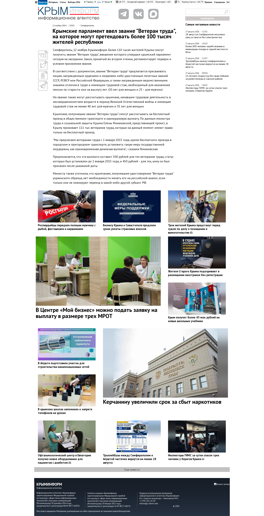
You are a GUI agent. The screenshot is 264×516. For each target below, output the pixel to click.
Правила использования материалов (155, 493)
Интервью (53, 2)
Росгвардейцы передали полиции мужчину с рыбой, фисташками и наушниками (66, 227)
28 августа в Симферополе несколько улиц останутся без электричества (205, 36)
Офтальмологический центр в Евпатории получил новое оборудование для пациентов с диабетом (64, 458)
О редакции (219, 2)
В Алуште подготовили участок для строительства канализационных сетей (63, 365)
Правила (208, 2)
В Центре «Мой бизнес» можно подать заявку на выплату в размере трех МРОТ (96, 312)
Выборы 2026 (74, 2)
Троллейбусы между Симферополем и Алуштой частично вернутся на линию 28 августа (207, 64)
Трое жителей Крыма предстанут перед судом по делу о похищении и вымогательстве (194, 228)
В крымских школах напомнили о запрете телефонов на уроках (65, 411)
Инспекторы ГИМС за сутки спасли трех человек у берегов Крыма (206, 89)
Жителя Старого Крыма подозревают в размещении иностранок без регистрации (195, 273)
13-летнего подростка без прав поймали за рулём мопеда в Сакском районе (207, 77)
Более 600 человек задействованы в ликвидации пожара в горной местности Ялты (206, 49)
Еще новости (132, 469)
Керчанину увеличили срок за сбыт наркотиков (162, 401)
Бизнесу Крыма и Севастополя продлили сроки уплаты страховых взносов (129, 227)
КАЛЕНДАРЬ (207, 18)
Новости (43, 2)
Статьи (63, 2)
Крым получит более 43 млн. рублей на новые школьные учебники (194, 319)
